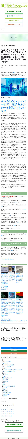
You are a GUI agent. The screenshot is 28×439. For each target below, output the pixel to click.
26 (2, 415)
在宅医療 (5, 379)
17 (11, 411)
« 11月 (2, 403)
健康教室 (5, 374)
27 (3, 415)
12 (1, 411)
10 (11, 409)
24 (11, 413)
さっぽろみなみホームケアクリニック (12, 369)
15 (7, 411)
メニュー (2, 30)
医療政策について (7, 378)
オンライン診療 (15, 20)
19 (1, 413)
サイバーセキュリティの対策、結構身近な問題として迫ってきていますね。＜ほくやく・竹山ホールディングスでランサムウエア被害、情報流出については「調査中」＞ (19, 306)
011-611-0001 (15, 16)
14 (5, 411)
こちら (4, 197)
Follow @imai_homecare (7, 259)
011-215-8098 (15, 11)
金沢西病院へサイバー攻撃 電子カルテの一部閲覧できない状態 (13, 106)
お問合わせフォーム (15, 24)
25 (13, 413)
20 (3, 413)
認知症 (5, 395)
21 (5, 413)
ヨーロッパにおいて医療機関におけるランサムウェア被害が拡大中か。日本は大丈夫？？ (11, 277)
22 (7, 413)
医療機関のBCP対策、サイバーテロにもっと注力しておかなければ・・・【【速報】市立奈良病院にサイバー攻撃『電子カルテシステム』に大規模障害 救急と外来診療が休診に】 (4, 281)
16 (9, 411)
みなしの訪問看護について (9, 371)
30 (9, 415)
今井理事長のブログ (6, 319)
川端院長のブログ (14, 350)
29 (7, 415)
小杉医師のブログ (14, 353)
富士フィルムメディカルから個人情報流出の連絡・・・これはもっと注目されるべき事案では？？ (19, 278)
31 (11, 415)
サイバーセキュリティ (17, 320)
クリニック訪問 (7, 366)
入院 (4, 376)
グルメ (5, 368)
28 (5, 415)
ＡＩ (4, 360)
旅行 (4, 382)
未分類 (10, 320)
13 (3, 411)
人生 (4, 373)
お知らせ (5, 363)
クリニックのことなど (8, 365)
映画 (4, 384)
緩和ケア (6, 389)
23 (9, 413)
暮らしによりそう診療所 (9, 386)
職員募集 (5, 391)
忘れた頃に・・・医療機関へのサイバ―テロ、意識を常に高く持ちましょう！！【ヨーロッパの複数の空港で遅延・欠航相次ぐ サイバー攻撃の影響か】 (11, 306)
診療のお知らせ (7, 392)
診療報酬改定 (6, 394)
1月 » (13, 403)
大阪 (14, 72)
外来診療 (5, 381)
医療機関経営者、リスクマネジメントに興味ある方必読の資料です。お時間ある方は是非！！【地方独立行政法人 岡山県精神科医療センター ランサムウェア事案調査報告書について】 (4, 308)
